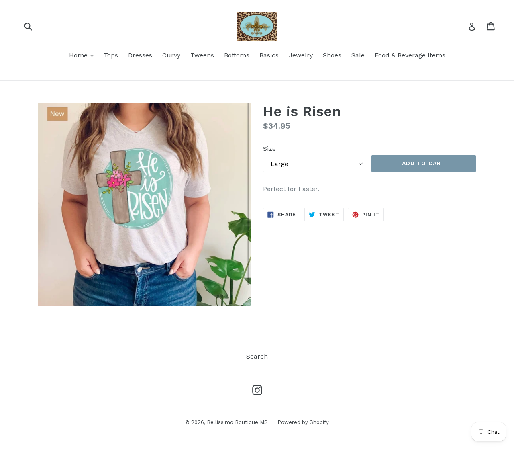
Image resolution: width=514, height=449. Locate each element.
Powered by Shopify (303, 422)
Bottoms (236, 55)
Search (257, 356)
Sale (358, 55)
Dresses (140, 55)
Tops (111, 55)
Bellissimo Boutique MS (238, 422)
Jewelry (301, 55)
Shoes (332, 55)
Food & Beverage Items (410, 55)
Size (269, 148)
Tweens (202, 55)
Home (83, 55)
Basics (269, 55)
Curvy (171, 55)
